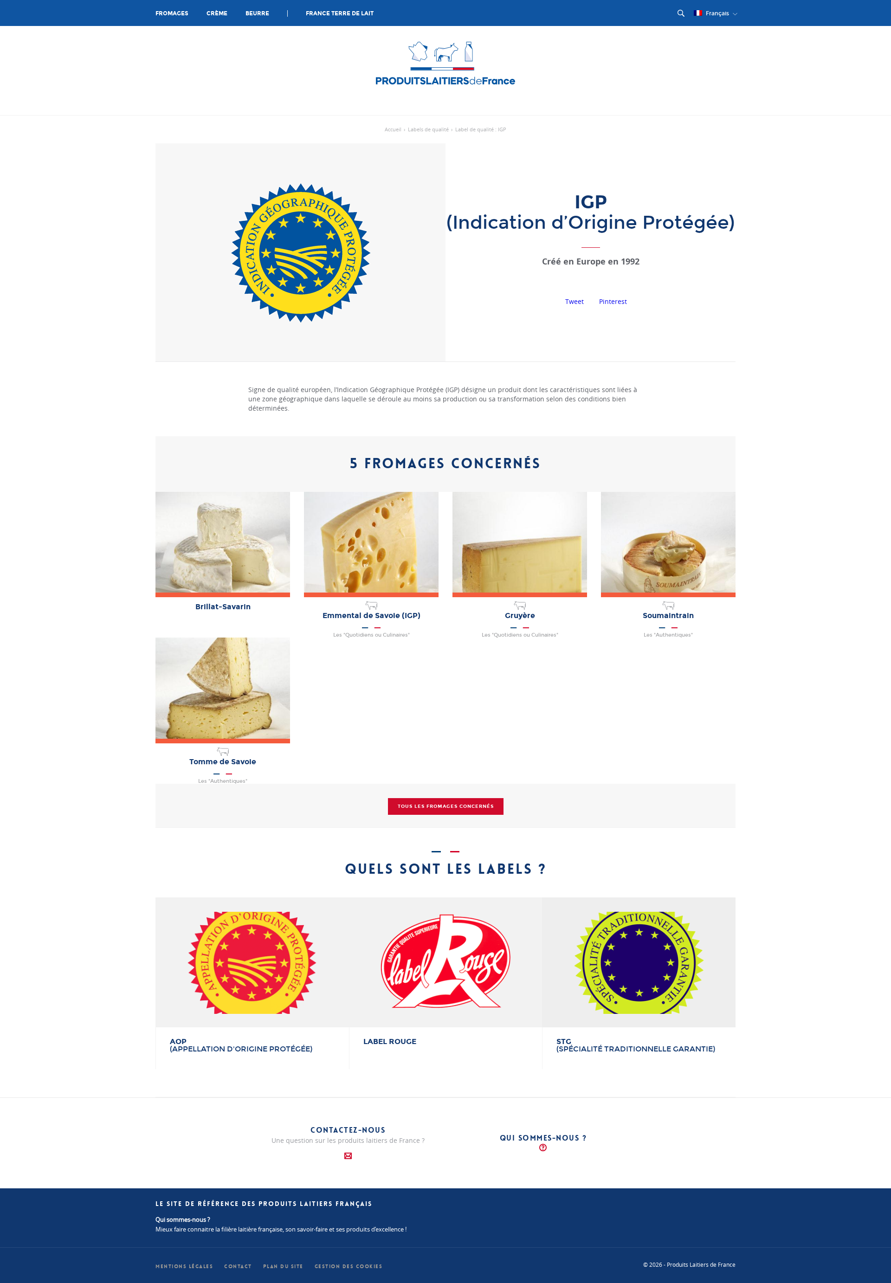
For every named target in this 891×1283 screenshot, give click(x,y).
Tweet (574, 301)
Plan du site (283, 1266)
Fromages (171, 13)
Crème (217, 13)
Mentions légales (184, 1266)
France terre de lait (340, 13)
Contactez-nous (347, 1130)
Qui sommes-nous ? (543, 1138)
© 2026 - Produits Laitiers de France (689, 1264)
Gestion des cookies (349, 1266)
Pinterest (613, 301)
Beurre (257, 13)
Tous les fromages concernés (446, 806)
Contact (238, 1266)
